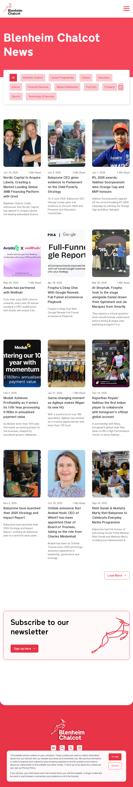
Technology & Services (41, 97)
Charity (86, 78)
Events (16, 87)
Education (104, 78)
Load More (115, 575)
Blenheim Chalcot (33, 78)
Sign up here (22, 648)
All (13, 78)
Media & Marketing (67, 87)
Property (110, 87)
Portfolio (91, 87)
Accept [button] (115, 757)
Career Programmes (62, 78)
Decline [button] (115, 766)
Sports (16, 97)
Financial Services (38, 87)
